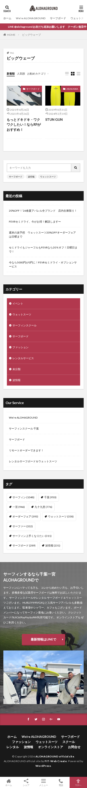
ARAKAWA (72, 89)
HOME (11, 34)
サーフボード (58, 18)
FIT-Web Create (56, 761)
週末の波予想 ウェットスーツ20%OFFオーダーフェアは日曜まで (42, 234)
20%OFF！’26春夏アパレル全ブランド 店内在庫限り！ (43, 210)
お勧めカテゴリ (36, 73)
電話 (61, 785)
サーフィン (23, 497)
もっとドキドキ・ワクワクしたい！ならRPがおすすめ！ (24, 124)
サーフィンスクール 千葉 (24, 428)
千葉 (50, 497)
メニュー (43, 785)
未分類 (16, 369)
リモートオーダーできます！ (26, 450)
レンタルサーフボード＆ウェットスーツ (33, 461)
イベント (17, 303)
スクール (68, 742)
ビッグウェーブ (31, 34)
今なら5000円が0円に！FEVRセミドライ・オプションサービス (43, 264)
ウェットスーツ (48, 176)
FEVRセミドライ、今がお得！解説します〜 (35, 221)
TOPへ (78, 785)
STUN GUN (54, 119)
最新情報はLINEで (43, 639)
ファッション (20, 347)
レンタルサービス (23, 358)
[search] (75, 167)
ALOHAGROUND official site (54, 756)
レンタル (12, 747)
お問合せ (74, 747)
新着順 (11, 73)
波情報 (31, 176)
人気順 (21, 73)
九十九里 (43, 507)
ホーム (7, 18)
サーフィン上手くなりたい (32, 536)
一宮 (18, 507)
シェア (26, 785)
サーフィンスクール (24, 325)
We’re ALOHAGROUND (31, 18)
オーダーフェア (25, 516)
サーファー (22, 526)
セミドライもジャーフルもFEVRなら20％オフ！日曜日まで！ (43, 249)
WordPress (43, 765)
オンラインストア (50, 747)
